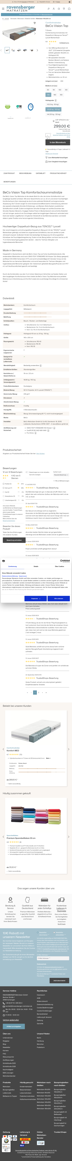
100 (60, 90)
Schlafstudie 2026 (9, 1066)
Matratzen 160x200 (44, 1105)
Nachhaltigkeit (8, 1070)
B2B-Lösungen (8, 1073)
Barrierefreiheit (42, 1014)
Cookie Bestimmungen (45, 1008)
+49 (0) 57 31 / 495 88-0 (14, 1003)
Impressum (23, 576)
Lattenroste (7, 1093)
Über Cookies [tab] (59, 566)
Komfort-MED (13, 749)
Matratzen (6, 1087)
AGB (55, 969)
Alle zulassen (58, 598)
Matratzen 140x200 (44, 1102)
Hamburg (40, 1041)
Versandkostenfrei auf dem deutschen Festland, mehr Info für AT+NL (61, 135)
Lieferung (61, 908)
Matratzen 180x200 (44, 1109)
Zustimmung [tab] (12, 566)
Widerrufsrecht (42, 1001)
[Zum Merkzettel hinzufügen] (35, 23)
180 (61, 95)
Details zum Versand (51, 153)
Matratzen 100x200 (44, 1096)
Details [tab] (36, 566)
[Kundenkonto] (54, 8)
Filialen (58, 2)
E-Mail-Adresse (43, 955)
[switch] (6, 1150)
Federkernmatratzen (27, 1096)
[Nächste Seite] (42, 692)
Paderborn (41, 1047)
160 (55, 95)
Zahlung (40, 1020)
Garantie (24, 2)
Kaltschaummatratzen (28, 1099)
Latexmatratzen (25, 1093)
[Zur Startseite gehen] (21, 8)
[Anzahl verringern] (47, 135)
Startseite (13, 18)
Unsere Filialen (43, 1033)
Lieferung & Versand (44, 1017)
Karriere (6, 1050)
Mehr (48, 758)
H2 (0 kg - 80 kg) (52, 104)
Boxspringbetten (9, 1090)
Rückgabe (61, 911)
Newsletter (6, 1047)
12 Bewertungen (64, 43)
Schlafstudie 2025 (9, 1063)
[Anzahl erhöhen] (47, 138)
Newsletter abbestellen (61, 933)
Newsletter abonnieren (44, 933)
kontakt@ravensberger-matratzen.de (54, 949)
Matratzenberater (47, 14)
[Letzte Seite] (46, 692)
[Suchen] (48, 8)
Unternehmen (8, 1038)
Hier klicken (40, 454)
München (40, 1044)
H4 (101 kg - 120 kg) (53, 114)
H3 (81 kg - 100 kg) (53, 109)
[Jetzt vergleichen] (59, 8)
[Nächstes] (35, 33)
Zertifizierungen (8, 1060)
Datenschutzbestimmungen (53, 967)
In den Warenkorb (58, 142)
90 (54, 90)
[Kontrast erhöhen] (69, 1)
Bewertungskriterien (9, 521)
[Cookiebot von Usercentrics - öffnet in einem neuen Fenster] (61, 561)
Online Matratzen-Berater (42, 1135)
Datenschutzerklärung (10, 576)
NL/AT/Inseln (61, 924)
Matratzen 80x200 (43, 1089)
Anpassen (34, 598)
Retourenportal (8, 1057)
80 (48, 90)
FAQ (4, 1054)
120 (66, 90)
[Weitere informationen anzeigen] (56, 100)
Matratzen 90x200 (43, 1093)
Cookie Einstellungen (44, 1011)
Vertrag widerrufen (11, 1020)
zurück (6, 18)
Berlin (39, 1038)
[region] (19, 37)
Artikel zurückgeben (14, 1026)
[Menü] (3, 8)
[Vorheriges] (3, 33)
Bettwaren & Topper (10, 1096)
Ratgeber (6, 1041)
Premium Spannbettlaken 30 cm (21, 836)
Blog (4, 1044)
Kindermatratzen (26, 1087)
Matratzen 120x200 (44, 1099)
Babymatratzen (25, 1090)
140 (48, 95)
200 (61, 81)
